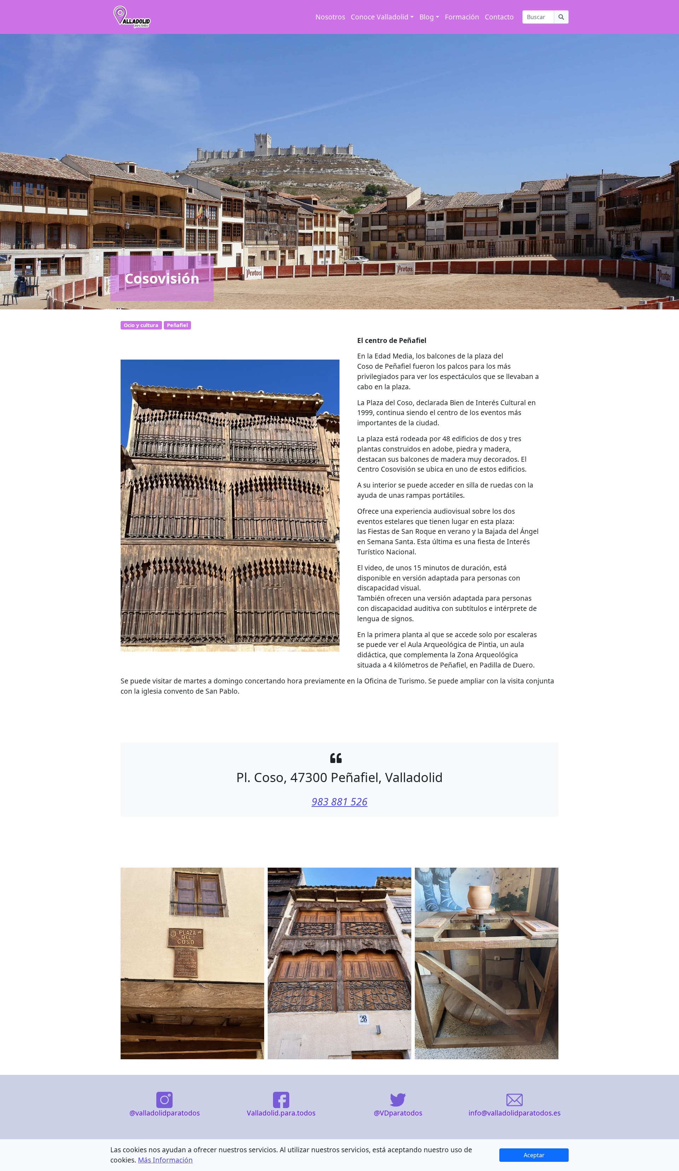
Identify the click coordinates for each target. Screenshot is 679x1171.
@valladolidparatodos (164, 1113)
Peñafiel (177, 325)
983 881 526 (339, 801)
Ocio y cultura (141, 325)
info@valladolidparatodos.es (515, 1113)
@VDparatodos (398, 1113)
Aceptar (534, 1155)
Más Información (165, 1160)
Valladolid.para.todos (281, 1113)
